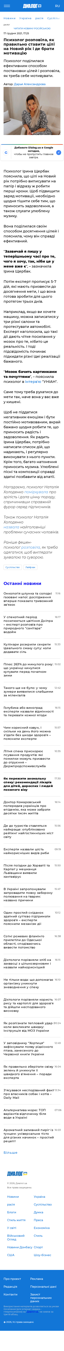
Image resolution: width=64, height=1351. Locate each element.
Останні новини (22, 583)
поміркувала (36, 492)
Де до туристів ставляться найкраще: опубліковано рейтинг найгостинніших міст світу (28, 831)
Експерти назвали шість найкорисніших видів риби (26, 851)
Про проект (12, 1279)
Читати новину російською (32, 28)
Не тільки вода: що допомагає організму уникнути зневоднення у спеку (29, 983)
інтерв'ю (32, 381)
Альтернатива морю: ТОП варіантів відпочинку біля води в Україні (25, 1113)
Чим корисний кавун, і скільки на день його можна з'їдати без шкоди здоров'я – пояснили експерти (27, 733)
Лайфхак (30, 567)
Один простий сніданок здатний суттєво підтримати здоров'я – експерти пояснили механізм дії (27, 918)
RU (57, 6)
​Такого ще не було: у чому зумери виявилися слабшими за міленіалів (28, 691)
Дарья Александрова (30, 84)
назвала (12, 527)
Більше (11, 1153)
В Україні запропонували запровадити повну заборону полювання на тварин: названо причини (28, 894)
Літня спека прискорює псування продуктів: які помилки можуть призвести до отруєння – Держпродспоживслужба (27, 758)
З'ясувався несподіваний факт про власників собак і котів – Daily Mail (29, 1093)
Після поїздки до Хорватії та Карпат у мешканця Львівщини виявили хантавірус (27, 871)
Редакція (10, 1286)
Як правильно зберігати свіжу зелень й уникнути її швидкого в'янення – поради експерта (29, 1072)
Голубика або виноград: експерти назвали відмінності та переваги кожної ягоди (29, 711)
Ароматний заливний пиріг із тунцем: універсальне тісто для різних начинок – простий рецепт (29, 1135)
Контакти (10, 1294)
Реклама (36, 1279)
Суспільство (13, 567)
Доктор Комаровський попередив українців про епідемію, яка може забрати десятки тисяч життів (27, 807)
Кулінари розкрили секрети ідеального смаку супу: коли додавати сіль (27, 648)
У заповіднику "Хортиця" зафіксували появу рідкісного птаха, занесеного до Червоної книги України (28, 1048)
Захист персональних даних (41, 1298)
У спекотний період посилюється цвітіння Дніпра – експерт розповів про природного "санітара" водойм (28, 624)
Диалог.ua (32, 1311)
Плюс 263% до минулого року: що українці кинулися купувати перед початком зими (28, 669)
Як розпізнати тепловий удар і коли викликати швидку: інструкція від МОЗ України (29, 1026)
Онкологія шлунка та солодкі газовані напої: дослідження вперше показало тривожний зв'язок (28, 599)
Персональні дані (43, 1286)
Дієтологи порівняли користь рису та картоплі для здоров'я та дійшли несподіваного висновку (29, 1005)
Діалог (7, 25)
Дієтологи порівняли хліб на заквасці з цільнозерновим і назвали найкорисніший (27, 963)
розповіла (30, 547)
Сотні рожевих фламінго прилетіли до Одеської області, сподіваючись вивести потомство (24, 941)
